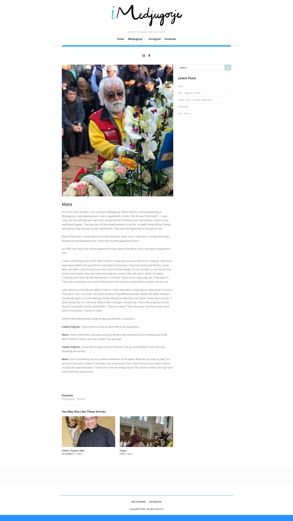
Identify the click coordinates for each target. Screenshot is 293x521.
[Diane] (146, 431)
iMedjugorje (135, 39)
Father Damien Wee (73, 450)
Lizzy (180, 86)
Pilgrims (81, 398)
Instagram (155, 39)
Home (120, 39)
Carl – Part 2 (184, 113)
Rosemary (183, 106)
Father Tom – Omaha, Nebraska (194, 99)
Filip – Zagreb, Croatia (189, 92)
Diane (123, 450)
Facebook (170, 39)
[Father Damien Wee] (88, 431)
